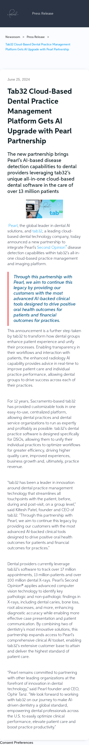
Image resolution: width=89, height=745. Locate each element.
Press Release (36, 37)
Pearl (13, 226)
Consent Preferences (16, 743)
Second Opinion (52, 248)
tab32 (37, 231)
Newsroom (12, 37)
